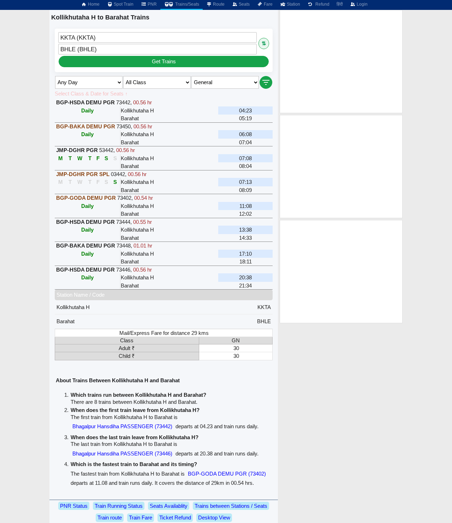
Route (218, 4)
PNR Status (74, 506)
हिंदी (340, 4)
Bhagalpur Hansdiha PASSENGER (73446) (122, 454)
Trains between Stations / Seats (231, 506)
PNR (152, 4)
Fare (268, 4)
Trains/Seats (186, 4)
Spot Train (123, 4)
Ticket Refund (175, 518)
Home (93, 4)
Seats (244, 4)
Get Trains (164, 61)
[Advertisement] (341, 61)
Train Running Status (119, 506)
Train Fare (140, 518)
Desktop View (214, 518)
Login (362, 4)
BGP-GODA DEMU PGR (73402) (227, 474)
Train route (109, 518)
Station (293, 4)
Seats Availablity (169, 506)
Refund (321, 4)
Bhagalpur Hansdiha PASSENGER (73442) (122, 426)
